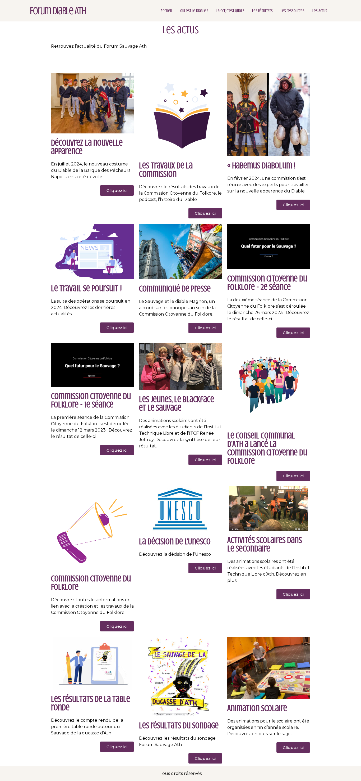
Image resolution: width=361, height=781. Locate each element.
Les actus (319, 10)
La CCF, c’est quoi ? (230, 10)
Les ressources (292, 10)
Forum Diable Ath (58, 11)
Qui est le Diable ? (194, 10)
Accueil (166, 10)
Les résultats (262, 10)
